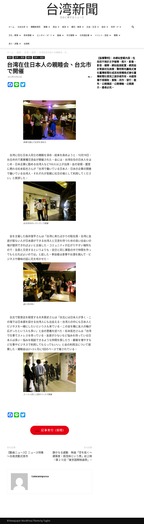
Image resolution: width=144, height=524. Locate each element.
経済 (64, 27)
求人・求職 (13, 44)
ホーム (11, 27)
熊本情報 (27, 35)
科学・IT (115, 27)
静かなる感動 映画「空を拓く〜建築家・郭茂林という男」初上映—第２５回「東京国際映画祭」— (72, 456)
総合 (104, 27)
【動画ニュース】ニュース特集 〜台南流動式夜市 (26, 454)
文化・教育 (13, 35)
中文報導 (70, 35)
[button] (133, 27)
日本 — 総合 (39, 57)
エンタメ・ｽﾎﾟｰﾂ (44, 35)
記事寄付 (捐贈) (52, 430)
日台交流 (21, 27)
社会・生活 (91, 27)
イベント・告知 (101, 35)
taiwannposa (40, 476)
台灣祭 (27, 44)
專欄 (116, 35)
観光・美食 (76, 27)
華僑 (45, 27)
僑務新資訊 (35, 27)
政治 (55, 27)
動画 (59, 35)
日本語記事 (84, 35)
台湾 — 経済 (30, 52)
